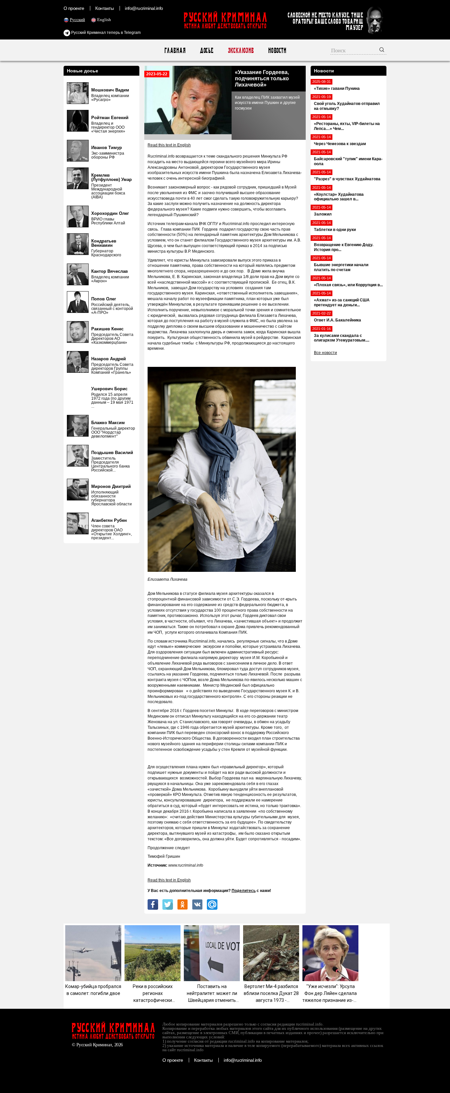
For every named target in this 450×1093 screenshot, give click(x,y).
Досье (206, 50)
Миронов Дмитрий (111, 486)
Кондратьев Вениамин (103, 243)
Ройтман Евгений (109, 117)
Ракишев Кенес (107, 328)
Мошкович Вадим (110, 90)
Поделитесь (244, 890)
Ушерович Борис (109, 388)
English (104, 19)
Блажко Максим (108, 422)
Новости (277, 50)
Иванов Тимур (106, 147)
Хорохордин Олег (110, 213)
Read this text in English (169, 145)
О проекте (74, 8)
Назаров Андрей (108, 358)
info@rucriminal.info (144, 8)
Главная (174, 50)
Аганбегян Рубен (109, 520)
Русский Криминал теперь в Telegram (105, 32)
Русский (77, 19)
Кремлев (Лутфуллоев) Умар (111, 177)
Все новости (325, 352)
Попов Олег (103, 298)
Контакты (104, 8)
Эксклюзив (241, 50)
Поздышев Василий (112, 452)
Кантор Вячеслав (109, 271)
